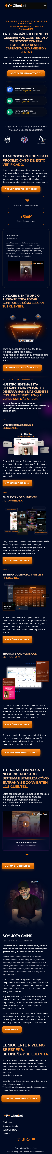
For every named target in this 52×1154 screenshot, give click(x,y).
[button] (44, 5)
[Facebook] (28, 1139)
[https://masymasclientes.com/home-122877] (15, 5)
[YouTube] (33, 1139)
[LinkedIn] (23, 1139)
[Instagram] (18, 1139)
